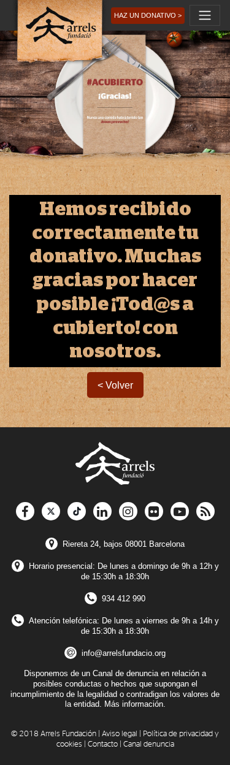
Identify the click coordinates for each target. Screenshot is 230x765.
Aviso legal (119, 734)
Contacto (103, 744)
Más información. (135, 704)
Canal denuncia (148, 744)
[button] (148, 15)
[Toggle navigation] (205, 15)
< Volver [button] (115, 384)
